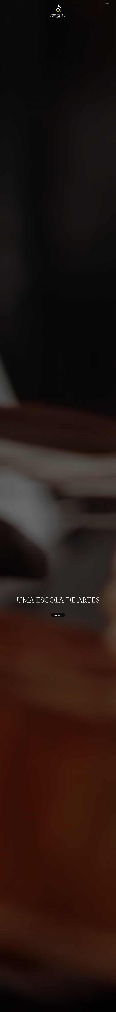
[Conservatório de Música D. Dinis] (57, 8)
